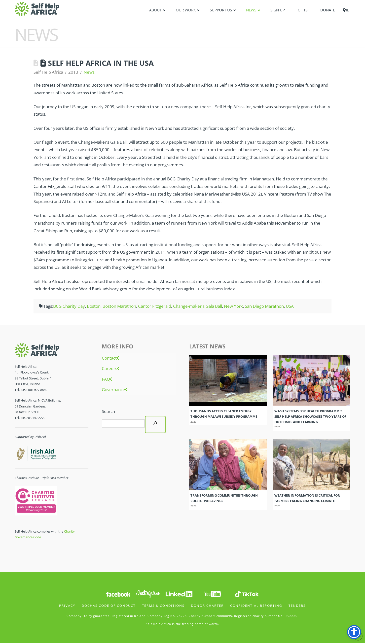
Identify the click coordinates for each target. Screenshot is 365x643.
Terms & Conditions (163, 605)
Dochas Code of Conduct (109, 605)
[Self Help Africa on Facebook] (118, 593)
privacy (67, 605)
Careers (109, 368)
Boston (94, 306)
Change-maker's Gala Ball (197, 306)
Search (108, 411)
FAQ (106, 379)
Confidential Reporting (256, 605)
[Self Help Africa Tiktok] (246, 593)
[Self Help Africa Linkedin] (178, 593)
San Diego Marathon (264, 306)
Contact (109, 358)
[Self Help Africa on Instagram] (148, 593)
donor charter (207, 605)
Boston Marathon (119, 306)
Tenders (297, 605)
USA (290, 306)
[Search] (155, 424)
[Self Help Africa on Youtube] (212, 593)
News (89, 72)
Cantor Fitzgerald (154, 306)
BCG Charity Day (69, 306)
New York (233, 306)
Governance (113, 389)
